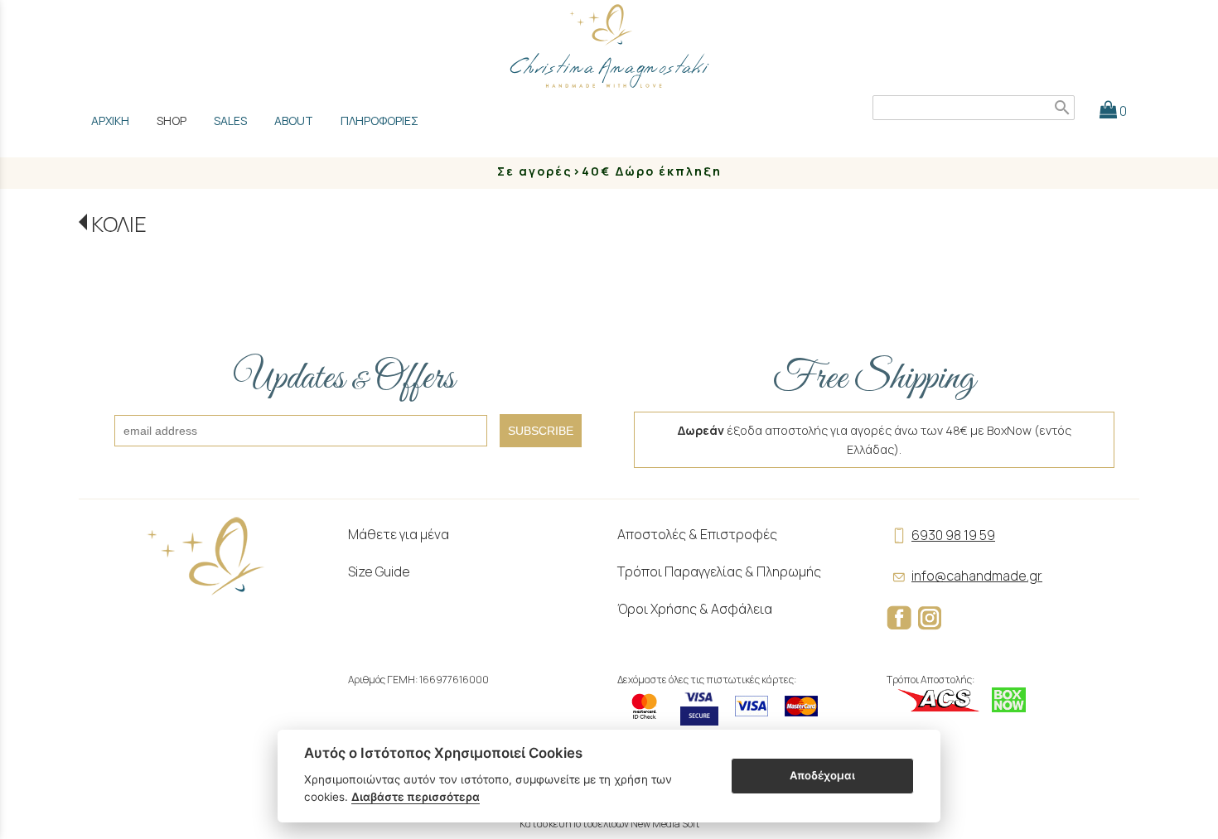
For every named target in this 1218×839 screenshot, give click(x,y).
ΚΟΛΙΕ (119, 224)
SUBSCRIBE (540, 430)
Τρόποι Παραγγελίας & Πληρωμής (719, 571)
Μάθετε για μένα (398, 534)
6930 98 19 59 (953, 535)
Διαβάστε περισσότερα (415, 796)
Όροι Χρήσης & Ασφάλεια (694, 609)
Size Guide (379, 571)
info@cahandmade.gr (976, 576)
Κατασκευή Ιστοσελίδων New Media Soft (609, 824)
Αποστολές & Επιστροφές (697, 534)
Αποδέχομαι (822, 775)
